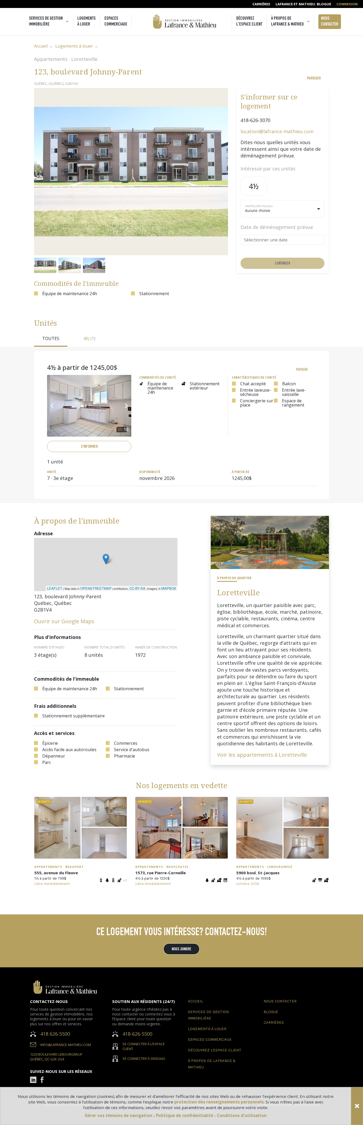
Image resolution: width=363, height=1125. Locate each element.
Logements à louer (86, 21)
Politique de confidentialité (185, 1115)
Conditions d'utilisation (242, 1115)
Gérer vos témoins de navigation (119, 1115)
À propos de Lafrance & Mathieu (287, 21)
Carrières (274, 1022)
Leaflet (54, 588)
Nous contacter (329, 21)
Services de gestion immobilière (46, 21)
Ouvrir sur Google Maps (64, 621)
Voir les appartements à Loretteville (262, 754)
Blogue (271, 1012)
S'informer (89, 447)
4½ (254, 186)
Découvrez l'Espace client (249, 21)
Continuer (282, 264)
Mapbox (168, 588)
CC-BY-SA (137, 588)
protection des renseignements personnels (219, 1102)
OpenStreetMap (96, 588)
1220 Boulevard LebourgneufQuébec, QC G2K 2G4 (56, 1056)
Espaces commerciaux (115, 21)
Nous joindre (181, 949)
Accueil (41, 46)
